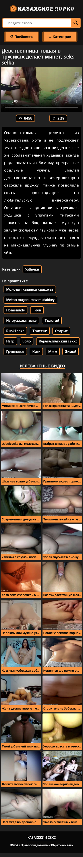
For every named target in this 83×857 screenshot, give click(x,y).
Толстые (39, 331)
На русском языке (21, 320)
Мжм (52, 351)
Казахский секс (41, 837)
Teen (37, 310)
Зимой (70, 351)
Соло (27, 341)
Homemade (15, 310)
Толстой (51, 320)
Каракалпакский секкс (58, 341)
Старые (61, 331)
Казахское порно (45, 9)
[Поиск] (76, 23)
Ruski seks (15, 331)
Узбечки (32, 269)
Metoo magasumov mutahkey (30, 300)
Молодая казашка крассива (29, 289)
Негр (10, 341)
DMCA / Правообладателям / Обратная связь (41, 845)
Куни (36, 351)
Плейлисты (23, 37)
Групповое (15, 351)
